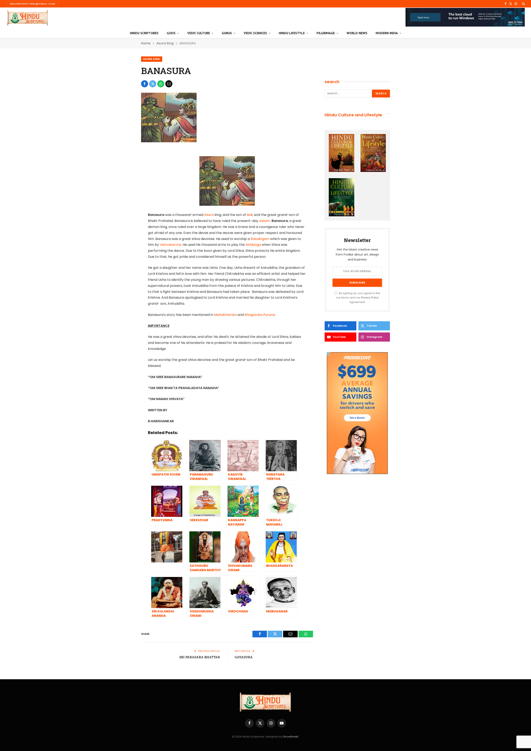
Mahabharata (225, 314)
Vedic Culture (198, 33)
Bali (249, 214)
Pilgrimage (326, 33)
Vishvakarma (170, 244)
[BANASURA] (169, 141)
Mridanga (253, 244)
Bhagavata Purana (260, 314)
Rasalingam (260, 238)
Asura (209, 214)
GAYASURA (244, 657)
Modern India (387, 33)
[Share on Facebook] (144, 83)
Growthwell (290, 737)
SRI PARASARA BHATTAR (199, 657)
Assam (264, 220)
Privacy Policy (370, 297)
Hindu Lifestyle (292, 33)
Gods (171, 33)
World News (357, 33)
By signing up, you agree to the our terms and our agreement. (358, 297)
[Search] (523, 3)
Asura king (151, 59)
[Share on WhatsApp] (160, 83)
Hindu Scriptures (144, 33)
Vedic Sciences (255, 33)
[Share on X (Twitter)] (152, 83)
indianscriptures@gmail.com (32, 3)
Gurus (227, 33)
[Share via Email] (168, 83)
